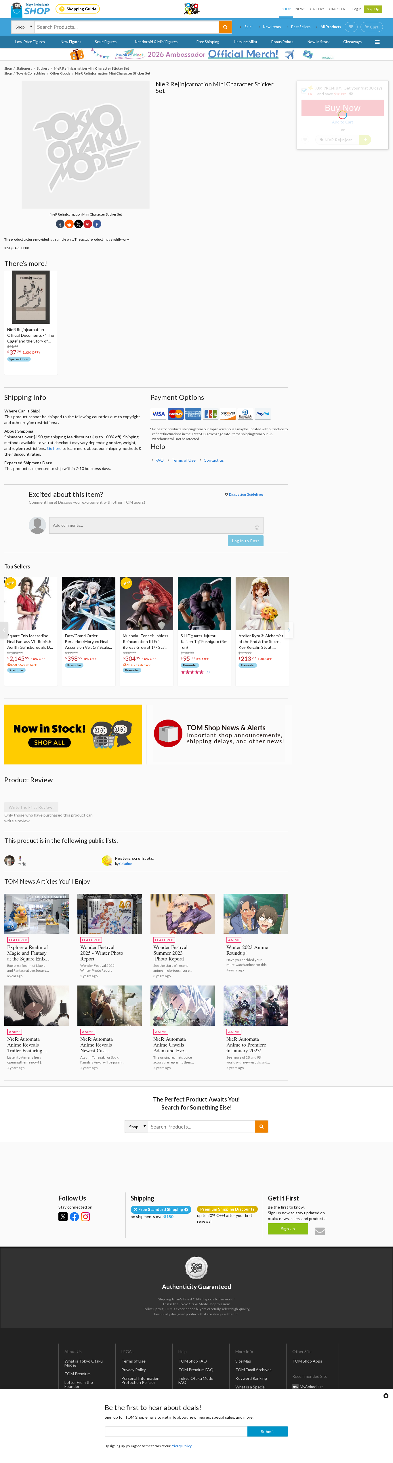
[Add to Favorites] (50, 276)
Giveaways (352, 41)
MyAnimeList (311, 1386)
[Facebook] (74, 1216)
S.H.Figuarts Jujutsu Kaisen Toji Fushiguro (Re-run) (204, 641)
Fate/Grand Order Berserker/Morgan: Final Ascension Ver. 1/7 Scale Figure (87, 641)
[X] (63, 1216)
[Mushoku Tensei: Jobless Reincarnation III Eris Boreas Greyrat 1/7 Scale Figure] (146, 603)
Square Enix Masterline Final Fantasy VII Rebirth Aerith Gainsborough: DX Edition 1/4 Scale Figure (30, 641)
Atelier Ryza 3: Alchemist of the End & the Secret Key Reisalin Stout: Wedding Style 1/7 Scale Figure (261, 641)
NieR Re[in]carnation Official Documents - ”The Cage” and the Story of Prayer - (30, 335)
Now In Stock (319, 41)
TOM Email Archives (253, 1369)
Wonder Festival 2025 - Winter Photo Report (101, 952)
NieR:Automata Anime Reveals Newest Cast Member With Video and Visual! (102, 1050)
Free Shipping (208, 41)
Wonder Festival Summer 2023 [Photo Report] (170, 952)
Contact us (214, 460)
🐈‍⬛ (24, 863)
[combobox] (127, 27)
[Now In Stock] (73, 734)
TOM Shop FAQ (192, 1361)
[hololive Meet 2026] (196, 54)
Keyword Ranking (251, 1378)
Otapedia (337, 9)
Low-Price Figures (30, 41)
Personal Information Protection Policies (140, 1380)
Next (289, 630)
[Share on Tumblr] (60, 224)
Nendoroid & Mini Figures (156, 41)
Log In (356, 9)
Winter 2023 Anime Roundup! (247, 949)
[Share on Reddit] (69, 224)
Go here (54, 448)
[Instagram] (85, 1216)
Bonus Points (282, 41)
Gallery (317, 9)
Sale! (249, 26)
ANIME (234, 940)
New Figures (71, 41)
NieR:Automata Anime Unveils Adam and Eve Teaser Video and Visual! (171, 1050)
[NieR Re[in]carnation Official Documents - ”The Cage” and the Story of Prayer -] (31, 297)
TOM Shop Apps (307, 1361)
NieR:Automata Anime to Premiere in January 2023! (246, 1044)
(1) (207, 672)
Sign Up (373, 9)
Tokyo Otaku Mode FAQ (195, 1380)
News (300, 9)
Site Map (243, 1361)
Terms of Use (183, 460)
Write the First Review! (31, 807)
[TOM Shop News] (219, 733)
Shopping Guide (81, 8)
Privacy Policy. (181, 1446)
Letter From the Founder (78, 1384)
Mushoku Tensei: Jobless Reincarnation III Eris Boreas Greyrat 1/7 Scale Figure (145, 641)
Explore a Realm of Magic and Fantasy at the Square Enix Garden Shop (27, 955)
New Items (272, 26)
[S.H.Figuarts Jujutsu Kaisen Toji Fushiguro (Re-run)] (204, 603)
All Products (330, 26)
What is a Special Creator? (250, 1388)
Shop (286, 9)
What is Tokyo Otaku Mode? (83, 1363)
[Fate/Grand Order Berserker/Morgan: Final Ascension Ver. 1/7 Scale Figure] (88, 603)
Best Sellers (300, 26)
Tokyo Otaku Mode (192, 9)
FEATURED (18, 940)
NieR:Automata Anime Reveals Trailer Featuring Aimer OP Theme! (26, 1047)
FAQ (160, 460)
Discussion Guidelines (246, 494)
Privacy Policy (133, 1369)
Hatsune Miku (245, 41)
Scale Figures (106, 41)
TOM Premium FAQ (195, 1369)
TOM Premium (77, 1373)
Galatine (125, 863)
